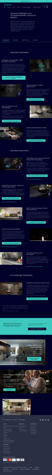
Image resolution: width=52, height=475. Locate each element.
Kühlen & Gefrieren (25, 40)
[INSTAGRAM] (45, 419)
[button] (4, 7)
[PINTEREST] (48, 419)
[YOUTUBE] (42, 419)
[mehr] (16, 462)
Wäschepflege (15, 40)
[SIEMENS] (7, 4)
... (43, 40)
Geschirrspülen (35, 40)
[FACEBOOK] (40, 419)
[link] (44, 7)
